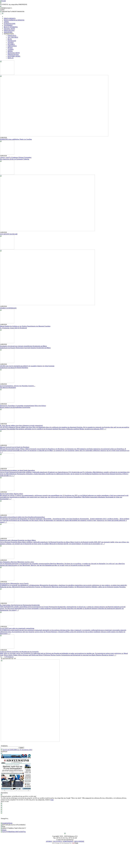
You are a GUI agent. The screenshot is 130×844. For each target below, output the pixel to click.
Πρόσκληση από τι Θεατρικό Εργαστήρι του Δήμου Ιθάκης (18, 540)
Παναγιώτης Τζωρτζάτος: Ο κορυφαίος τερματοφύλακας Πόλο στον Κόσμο (23, 405)
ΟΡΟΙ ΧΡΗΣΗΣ (79, 841)
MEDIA (10, 51)
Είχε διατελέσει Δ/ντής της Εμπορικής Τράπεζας (14, 159)
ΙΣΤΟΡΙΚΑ (11, 44)
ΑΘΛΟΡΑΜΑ (8, 32)
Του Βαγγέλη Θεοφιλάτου (8, 387)
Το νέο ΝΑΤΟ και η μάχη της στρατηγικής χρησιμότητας (17, 628)
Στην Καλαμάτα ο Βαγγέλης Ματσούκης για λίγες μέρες (17, 562)
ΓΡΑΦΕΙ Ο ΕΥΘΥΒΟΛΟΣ (8, 308)
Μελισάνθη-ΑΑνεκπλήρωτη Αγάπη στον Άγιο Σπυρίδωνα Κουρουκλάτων (22, 517)
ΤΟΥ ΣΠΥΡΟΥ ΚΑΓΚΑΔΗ (8, 234)
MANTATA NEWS (14, 53)
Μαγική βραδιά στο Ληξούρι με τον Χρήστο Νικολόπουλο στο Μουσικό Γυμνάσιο (25, 326)
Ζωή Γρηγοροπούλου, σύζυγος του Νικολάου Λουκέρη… (17, 386)
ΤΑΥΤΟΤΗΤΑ (57, 841)
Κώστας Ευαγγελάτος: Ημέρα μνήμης (11, 493)
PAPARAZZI (12, 41)
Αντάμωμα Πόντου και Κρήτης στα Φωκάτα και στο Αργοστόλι (19, 651)
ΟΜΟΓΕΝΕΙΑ (12, 46)
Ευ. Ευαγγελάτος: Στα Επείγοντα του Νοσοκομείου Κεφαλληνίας (20, 605)
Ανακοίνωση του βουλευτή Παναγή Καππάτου (14, 367)
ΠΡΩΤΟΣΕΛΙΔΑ (9, 30)
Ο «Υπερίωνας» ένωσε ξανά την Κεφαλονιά (13, 328)
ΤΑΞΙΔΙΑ (11, 49)
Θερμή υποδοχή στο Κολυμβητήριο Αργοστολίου (15, 407)
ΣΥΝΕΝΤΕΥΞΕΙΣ (9, 23)
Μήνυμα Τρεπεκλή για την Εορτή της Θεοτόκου (14, 447)
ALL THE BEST (13, 37)
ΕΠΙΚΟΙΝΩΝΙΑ (68, 841)
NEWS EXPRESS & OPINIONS (14, 20)
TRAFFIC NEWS (9, 29)
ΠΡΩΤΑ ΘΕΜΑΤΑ (10, 18)
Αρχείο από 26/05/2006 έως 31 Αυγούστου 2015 (17, 750)
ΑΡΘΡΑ (6, 22)
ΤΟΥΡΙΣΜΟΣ (8, 25)
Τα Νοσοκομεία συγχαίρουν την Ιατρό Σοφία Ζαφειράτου (17, 470)
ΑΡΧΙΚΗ (49, 841)
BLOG (10, 39)
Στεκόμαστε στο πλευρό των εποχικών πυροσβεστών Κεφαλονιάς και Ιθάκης (23, 346)
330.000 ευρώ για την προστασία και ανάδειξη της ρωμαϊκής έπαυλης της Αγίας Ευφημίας (27, 366)
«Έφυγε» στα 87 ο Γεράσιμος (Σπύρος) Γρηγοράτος (15, 157)
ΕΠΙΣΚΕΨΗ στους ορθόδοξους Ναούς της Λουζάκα (16, 139)
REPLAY (11, 58)
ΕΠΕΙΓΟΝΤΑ (12, 35)
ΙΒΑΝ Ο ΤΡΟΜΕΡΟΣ (11, 27)
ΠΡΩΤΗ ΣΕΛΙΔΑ (13, 54)
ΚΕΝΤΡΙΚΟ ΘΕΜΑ (14, 56)
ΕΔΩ (51, 800)
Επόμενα (10, 657)
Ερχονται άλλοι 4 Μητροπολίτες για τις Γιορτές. (14, 583)
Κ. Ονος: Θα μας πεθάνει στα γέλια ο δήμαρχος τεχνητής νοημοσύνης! (21, 425)
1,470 (6, 657)
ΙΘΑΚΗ (10, 47)
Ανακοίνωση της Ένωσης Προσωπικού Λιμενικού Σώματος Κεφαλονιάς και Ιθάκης (25, 348)
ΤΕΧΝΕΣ (11, 42)
